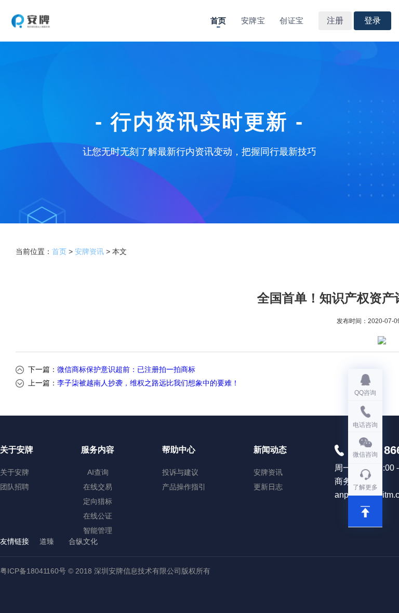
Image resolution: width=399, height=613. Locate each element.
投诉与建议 (180, 472)
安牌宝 (253, 21)
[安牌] (31, 21)
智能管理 (97, 530)
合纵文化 (83, 541)
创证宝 (291, 21)
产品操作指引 (184, 487)
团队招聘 (14, 487)
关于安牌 (14, 472)
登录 (372, 20)
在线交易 (97, 487)
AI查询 (98, 472)
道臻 (46, 541)
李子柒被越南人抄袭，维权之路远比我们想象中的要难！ (148, 383)
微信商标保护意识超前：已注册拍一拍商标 (126, 369)
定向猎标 (97, 501)
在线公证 (97, 516)
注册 (335, 20)
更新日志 (268, 487)
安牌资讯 (89, 251)
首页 (218, 21)
